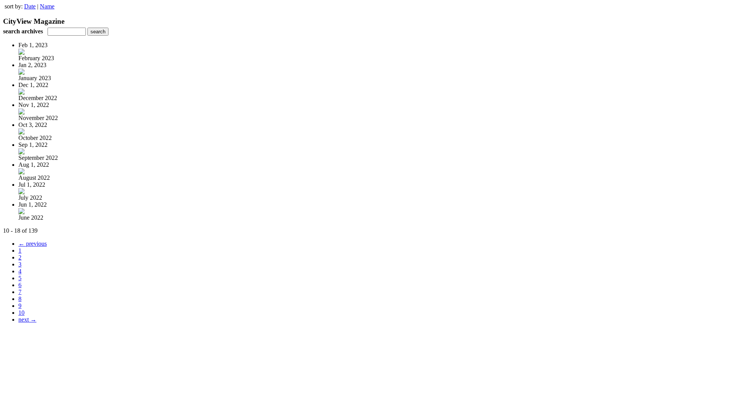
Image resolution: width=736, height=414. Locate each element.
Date (30, 6)
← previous (32, 243)
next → (27, 319)
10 (21, 312)
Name (47, 6)
